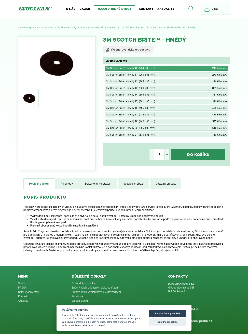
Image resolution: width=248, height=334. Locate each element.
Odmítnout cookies (167, 321)
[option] (56, 62)
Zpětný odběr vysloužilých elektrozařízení (96, 292)
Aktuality (165, 8)
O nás (70, 8)
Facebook (77, 296)
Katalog (49, 27)
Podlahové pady (67, 27)
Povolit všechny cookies (167, 313)
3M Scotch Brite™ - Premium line (144, 27)
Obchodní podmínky (83, 283)
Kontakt (146, 8)
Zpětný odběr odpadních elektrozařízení (95, 287)
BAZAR (84, 8)
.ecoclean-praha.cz (29, 27)
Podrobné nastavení (93, 325)
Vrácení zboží (80, 300)
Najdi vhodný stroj (114, 8)
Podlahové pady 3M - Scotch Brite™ (101, 27)
